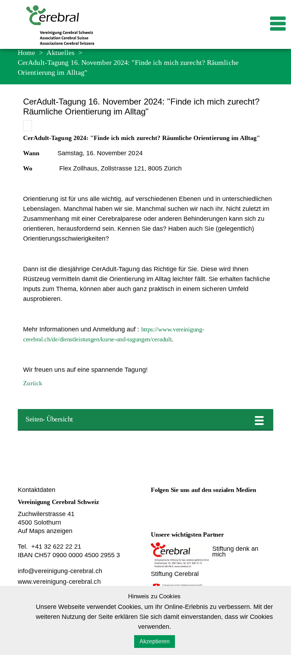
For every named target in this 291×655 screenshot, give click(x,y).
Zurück (32, 383)
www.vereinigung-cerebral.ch (59, 581)
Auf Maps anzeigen (45, 530)
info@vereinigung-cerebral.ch (60, 571)
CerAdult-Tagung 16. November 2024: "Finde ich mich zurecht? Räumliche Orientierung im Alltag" (128, 67)
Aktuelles (60, 52)
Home (26, 52)
